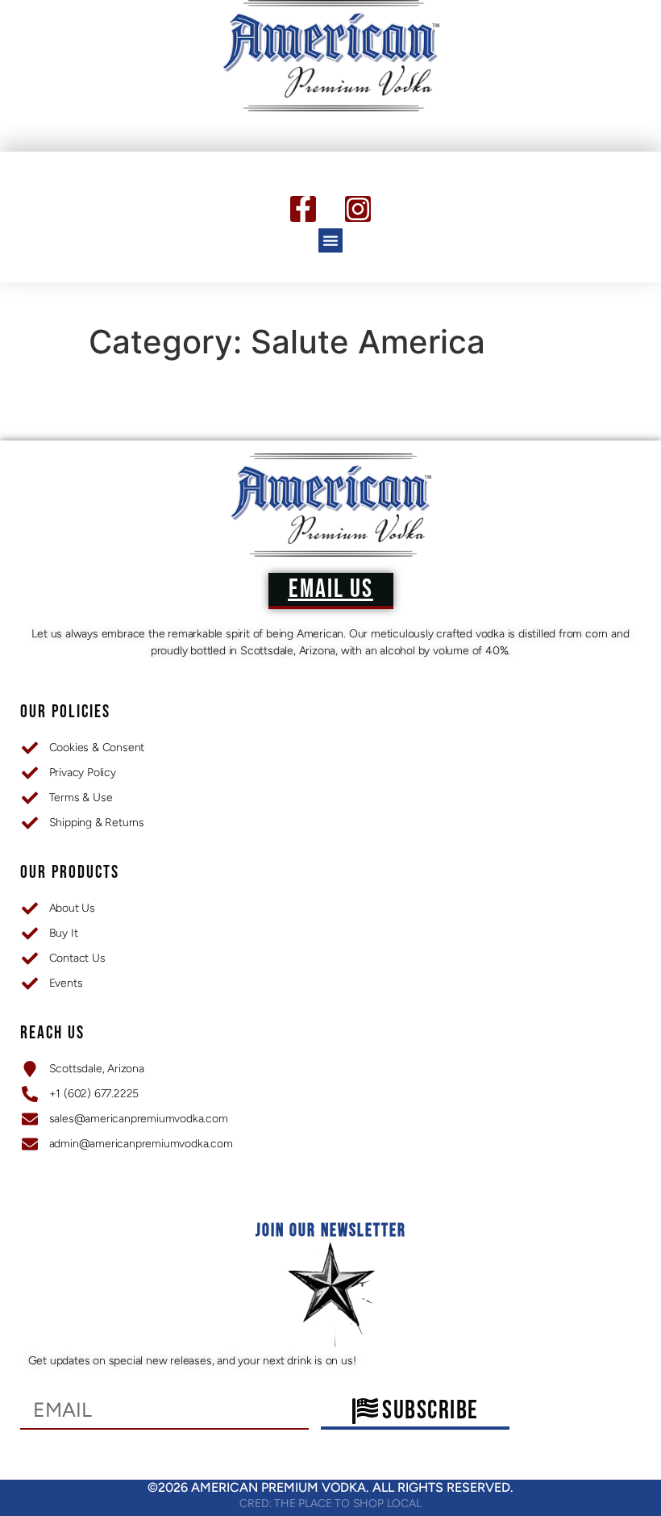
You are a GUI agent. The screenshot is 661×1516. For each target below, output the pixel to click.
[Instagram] (358, 209)
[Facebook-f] (303, 209)
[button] (330, 240)
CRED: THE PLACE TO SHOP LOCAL (330, 1503)
